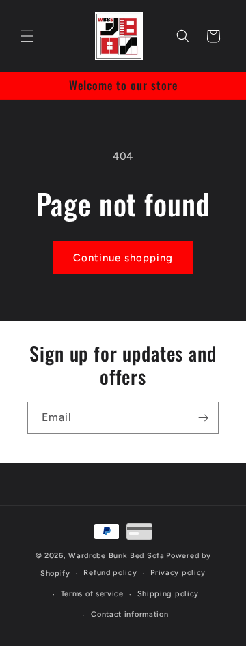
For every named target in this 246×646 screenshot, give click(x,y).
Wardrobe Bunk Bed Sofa (116, 555)
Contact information (129, 614)
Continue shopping (123, 258)
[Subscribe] (203, 418)
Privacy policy (178, 572)
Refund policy (110, 572)
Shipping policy (168, 593)
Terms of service (92, 593)
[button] (27, 36)
